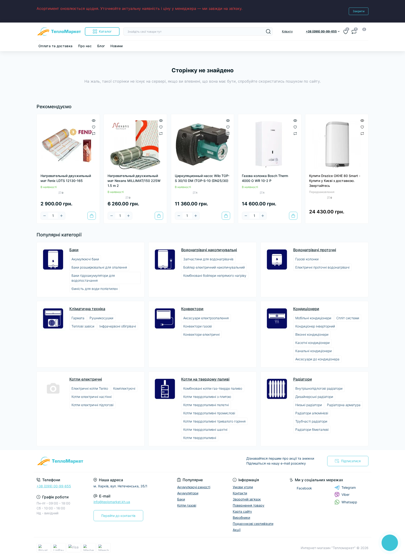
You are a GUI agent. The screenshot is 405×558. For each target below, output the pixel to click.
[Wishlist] (93, 127)
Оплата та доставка (55, 46)
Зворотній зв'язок (247, 499)
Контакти (240, 493)
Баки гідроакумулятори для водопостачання (93, 277)
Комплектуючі (124, 388)
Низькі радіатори (308, 405)
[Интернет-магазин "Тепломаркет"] (118, 461)
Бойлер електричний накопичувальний (214, 267)
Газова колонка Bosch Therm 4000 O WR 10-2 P (265, 178)
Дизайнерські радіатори (314, 397)
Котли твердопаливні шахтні (205, 429)
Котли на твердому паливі (205, 379)
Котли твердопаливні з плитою (207, 397)
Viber (345, 494)
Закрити (358, 11)
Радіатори (302, 379)
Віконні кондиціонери (311, 334)
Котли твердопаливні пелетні (206, 405)
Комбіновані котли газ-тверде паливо (212, 388)
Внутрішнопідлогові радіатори (318, 388)
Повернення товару (248, 505)
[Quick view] (93, 120)
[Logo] (59, 31)
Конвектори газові (197, 326)
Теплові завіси (82, 326)
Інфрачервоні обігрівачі (117, 326)
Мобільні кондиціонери (313, 318)
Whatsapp (349, 502)
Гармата (77, 318)
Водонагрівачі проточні (314, 250)
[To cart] (91, 216)
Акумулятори (187, 493)
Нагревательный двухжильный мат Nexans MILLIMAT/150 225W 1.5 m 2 (134, 181)
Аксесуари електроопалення (206, 318)
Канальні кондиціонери (313, 351)
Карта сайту (242, 511)
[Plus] (61, 215)
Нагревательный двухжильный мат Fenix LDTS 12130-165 (66, 178)
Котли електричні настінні (91, 397)
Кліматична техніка (87, 309)
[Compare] (93, 133)
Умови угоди (243, 487)
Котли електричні (85, 379)
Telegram (348, 487)
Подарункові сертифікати (253, 524)
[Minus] (44, 215)
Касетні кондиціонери (312, 343)
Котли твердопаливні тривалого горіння (214, 421)
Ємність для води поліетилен (94, 289)
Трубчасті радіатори (311, 421)
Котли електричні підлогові (92, 405)
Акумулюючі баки (85, 259)
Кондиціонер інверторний (315, 326)
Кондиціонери (306, 309)
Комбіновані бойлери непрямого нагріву (214, 275)
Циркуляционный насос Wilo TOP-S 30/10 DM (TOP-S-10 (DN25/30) (202, 178)
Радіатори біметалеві (312, 429)
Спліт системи (347, 318)
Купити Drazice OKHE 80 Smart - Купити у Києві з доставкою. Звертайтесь (334, 181)
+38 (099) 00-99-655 (54, 486)
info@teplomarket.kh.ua (112, 502)
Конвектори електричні (201, 334)
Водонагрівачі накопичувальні (209, 250)
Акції (236, 530)
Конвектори (192, 309)
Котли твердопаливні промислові (209, 413)
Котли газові (186, 505)
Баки (74, 250)
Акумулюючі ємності (193, 487)
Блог (101, 46)
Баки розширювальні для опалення (99, 267)
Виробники (241, 518)
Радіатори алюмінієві (311, 413)
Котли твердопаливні (199, 438)
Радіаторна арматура (343, 405)
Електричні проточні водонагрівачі (322, 267)
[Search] (268, 31)
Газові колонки (307, 259)
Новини (116, 46)
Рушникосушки (101, 318)
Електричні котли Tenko (89, 388)
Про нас (85, 46)
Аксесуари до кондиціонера (317, 359)
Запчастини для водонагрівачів (208, 259)
